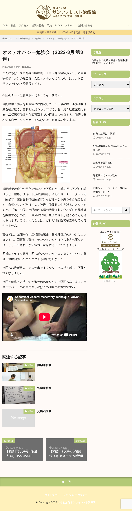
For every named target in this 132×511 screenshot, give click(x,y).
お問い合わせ (85, 25)
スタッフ (70, 25)
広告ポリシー (110, 281)
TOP (5, 25)
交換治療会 (44, 411)
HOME (8, 38)
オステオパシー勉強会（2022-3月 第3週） (66, 38)
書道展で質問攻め (102, 162)
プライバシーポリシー (75, 494)
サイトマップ (52, 494)
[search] (126, 210)
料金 (13, 25)
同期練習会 (44, 365)
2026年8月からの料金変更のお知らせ (110, 148)
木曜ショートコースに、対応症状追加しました (110, 190)
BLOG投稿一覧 (23, 38)
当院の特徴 (38, 25)
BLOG (58, 25)
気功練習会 (44, 388)
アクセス (23, 25)
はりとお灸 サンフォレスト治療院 (77, 502)
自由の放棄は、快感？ (105, 133)
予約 (49, 25)
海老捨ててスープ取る (105, 175)
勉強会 (38, 38)
